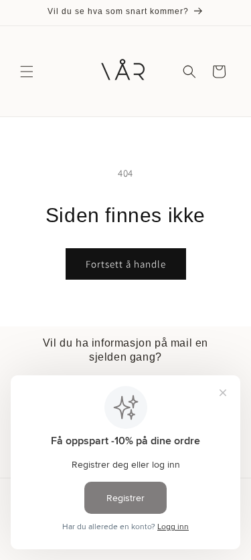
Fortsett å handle (126, 264)
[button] (26, 71)
